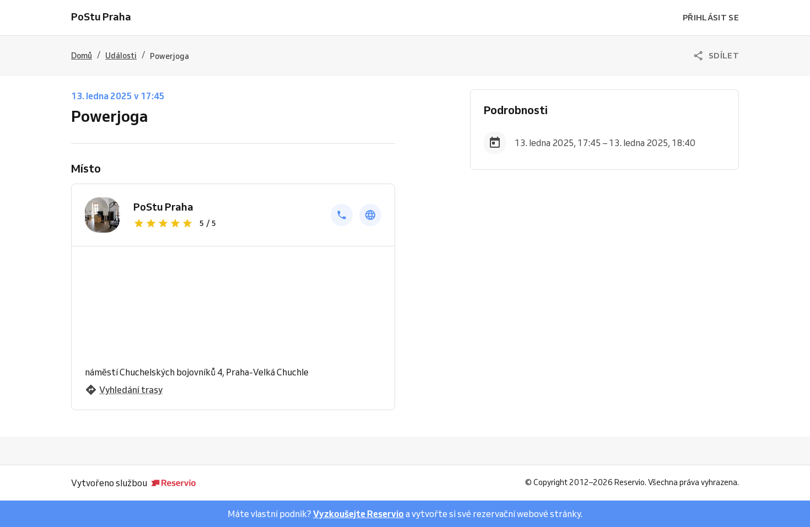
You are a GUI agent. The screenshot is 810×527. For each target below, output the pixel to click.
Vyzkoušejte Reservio (358, 513)
